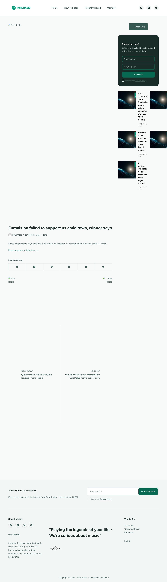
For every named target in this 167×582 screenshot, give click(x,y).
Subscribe (138, 74)
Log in (127, 541)
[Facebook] (141, 7)
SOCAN (15, 557)
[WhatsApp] (86, 267)
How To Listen (71, 8)
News (45, 235)
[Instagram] (31, 525)
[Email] (103, 267)
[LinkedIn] (68, 267)
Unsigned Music (132, 529)
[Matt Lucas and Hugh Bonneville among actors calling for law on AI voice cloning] (127, 100)
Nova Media (96, 577)
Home (55, 8)
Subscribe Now (148, 491)
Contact (111, 8)
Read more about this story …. (23, 250)
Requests (128, 532)
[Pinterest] (51, 267)
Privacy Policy (140, 81)
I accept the (135, 81)
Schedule (128, 525)
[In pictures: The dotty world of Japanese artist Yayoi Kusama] (127, 169)
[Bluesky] (156, 7)
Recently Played (93, 8)
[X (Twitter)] (148, 7)
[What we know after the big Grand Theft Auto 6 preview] (127, 139)
